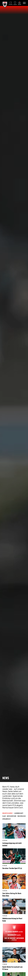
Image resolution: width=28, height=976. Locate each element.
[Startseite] (4, 3)
